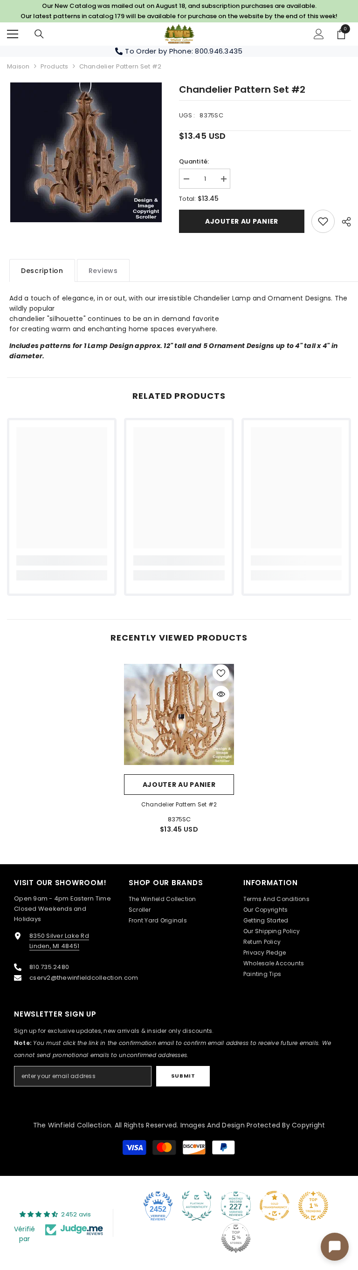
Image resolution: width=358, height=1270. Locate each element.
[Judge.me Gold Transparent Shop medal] (274, 1206)
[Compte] (319, 34)
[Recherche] (39, 34)
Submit (183, 1075)
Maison (18, 66)
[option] (86, 152)
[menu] (12, 34)
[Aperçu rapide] (221, 694)
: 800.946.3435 (217, 51)
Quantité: (194, 161)
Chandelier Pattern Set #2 (179, 804)
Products (55, 66)
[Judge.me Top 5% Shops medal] (236, 1238)
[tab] (42, 270)
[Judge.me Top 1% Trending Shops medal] (313, 1206)
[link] (323, 221)
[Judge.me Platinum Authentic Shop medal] (197, 1206)
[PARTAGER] (343, 222)
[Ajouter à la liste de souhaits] (221, 672)
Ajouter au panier (241, 221)
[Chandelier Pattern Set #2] (179, 715)
